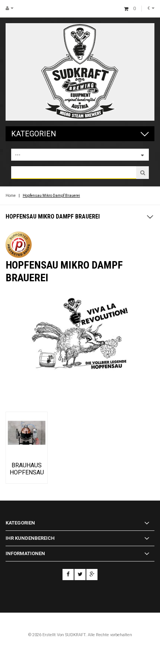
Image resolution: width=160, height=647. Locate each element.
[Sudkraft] (80, 72)
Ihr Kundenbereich (30, 538)
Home (11, 196)
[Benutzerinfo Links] (12, 8)
